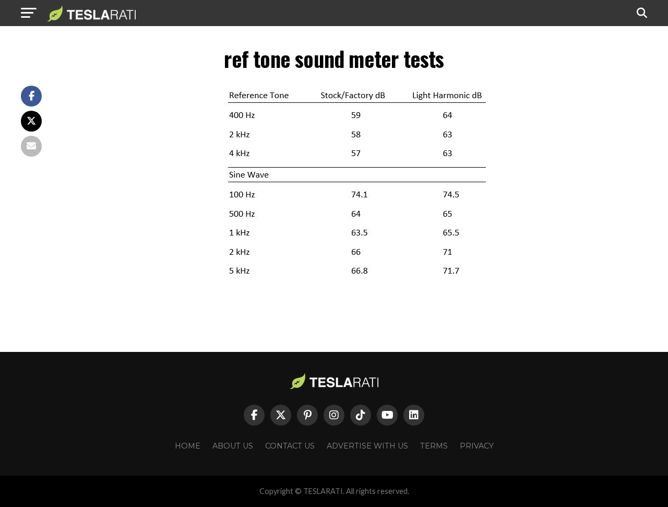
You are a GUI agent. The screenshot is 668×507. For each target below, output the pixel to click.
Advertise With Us (367, 446)
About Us (232, 446)
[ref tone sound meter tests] (355, 282)
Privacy (477, 446)
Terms (434, 446)
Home (187, 446)
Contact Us (290, 446)
